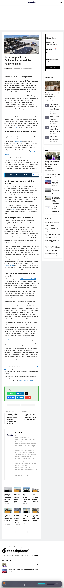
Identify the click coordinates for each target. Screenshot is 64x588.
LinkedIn (21, 393)
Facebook (11, 397)
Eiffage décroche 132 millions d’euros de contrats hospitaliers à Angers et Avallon (56, 200)
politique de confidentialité (54, 586)
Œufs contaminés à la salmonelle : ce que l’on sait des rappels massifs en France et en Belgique (55, 108)
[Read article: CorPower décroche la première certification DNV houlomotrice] (26, 510)
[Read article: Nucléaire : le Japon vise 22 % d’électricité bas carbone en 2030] (48, 208)
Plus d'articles (21, 531)
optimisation (24, 405)
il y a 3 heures (7, 503)
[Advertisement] (32, 17)
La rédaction (9, 68)
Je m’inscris (43, 581)
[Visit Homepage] (32, 2)
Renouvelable (25, 68)
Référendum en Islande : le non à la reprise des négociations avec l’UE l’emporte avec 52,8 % (53, 236)
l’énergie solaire (17, 141)
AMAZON (36, 555)
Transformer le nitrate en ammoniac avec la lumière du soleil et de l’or (8, 518)
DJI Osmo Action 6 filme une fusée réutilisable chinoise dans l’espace (23, 569)
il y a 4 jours (26, 503)
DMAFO (18, 405)
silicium (15, 128)
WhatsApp (12, 393)
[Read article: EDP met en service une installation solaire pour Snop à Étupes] (17, 510)
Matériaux (49, 158)
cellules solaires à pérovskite (28, 279)
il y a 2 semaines (8, 524)
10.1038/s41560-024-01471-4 (26, 380)
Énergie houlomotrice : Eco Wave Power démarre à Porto (26, 497)
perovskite (31, 405)
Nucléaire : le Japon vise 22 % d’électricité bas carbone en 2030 (52, 230)
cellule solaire (11, 405)
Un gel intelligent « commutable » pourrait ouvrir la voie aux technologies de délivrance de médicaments (30, 564)
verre (12, 209)
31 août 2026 (48, 170)
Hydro (7, 490)
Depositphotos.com (23, 547)
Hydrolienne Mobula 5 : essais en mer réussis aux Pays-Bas (7, 497)
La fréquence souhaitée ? (52, 59)
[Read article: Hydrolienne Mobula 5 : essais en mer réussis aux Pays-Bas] (8, 489)
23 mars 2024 (17, 68)
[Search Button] (61, 2)
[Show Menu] (3, 2)
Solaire (30, 68)
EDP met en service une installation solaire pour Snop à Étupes (17, 518)
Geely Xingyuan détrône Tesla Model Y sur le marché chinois (55, 138)
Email (28, 397)
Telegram (20, 397)
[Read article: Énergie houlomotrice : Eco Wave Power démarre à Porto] (26, 489)
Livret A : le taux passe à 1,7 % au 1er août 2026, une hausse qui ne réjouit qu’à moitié (53, 242)
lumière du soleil (9, 265)
